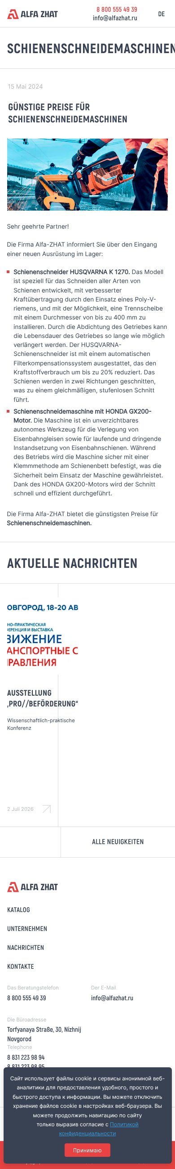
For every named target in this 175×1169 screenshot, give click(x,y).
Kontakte (20, 966)
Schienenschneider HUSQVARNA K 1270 (70, 272)
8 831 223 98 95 (25, 1066)
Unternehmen (27, 928)
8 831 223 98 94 (25, 1057)
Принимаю (87, 1150)
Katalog (18, 909)
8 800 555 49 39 (116, 9)
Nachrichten (25, 947)
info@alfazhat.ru (115, 17)
